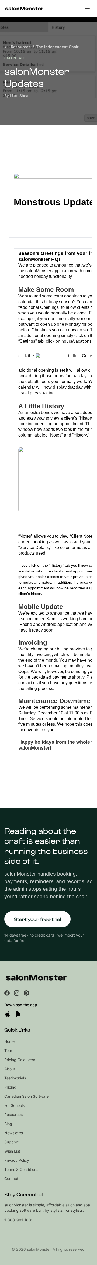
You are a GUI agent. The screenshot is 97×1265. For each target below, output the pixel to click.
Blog (8, 1123)
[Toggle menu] (87, 8)
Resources (20, 46)
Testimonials (15, 1078)
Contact (11, 1178)
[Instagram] (16, 993)
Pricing (10, 1087)
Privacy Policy (16, 1160)
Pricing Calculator (19, 1059)
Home (9, 1041)
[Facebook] (7, 993)
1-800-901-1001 (18, 1220)
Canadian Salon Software (26, 1096)
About (9, 1068)
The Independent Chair (57, 46)
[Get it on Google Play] (17, 1014)
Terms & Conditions (21, 1169)
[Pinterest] (26, 993)
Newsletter (13, 1133)
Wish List (12, 1151)
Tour (8, 1050)
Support (11, 1142)
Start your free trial (37, 919)
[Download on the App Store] (7, 1014)
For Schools (14, 1105)
